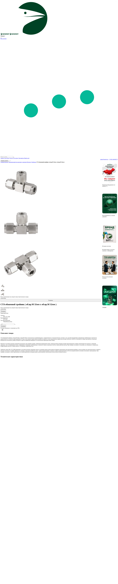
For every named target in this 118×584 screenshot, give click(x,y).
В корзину (50, 300)
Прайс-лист (26, 158)
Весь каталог (4, 38)
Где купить (15, 158)
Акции (2, 158)
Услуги (11, 158)
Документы (21, 158)
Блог (8, 158)
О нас (5, 158)
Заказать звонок (4, 160)
